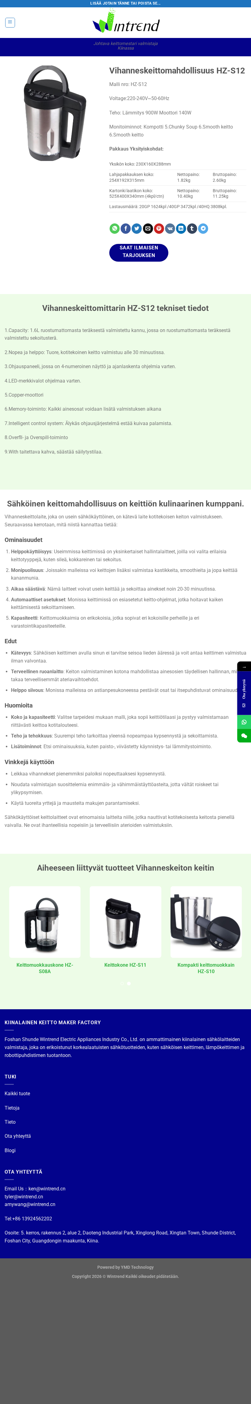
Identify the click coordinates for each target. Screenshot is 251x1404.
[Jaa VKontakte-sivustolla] (170, 228)
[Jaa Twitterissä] (137, 228)
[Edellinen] (14, 113)
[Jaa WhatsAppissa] (115, 228)
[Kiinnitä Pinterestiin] (159, 228)
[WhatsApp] (244, 722)
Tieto (10, 1122)
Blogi (10, 1150)
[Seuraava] (90, 113)
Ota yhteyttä (18, 1136)
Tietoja (12, 1108)
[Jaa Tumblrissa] (192, 228)
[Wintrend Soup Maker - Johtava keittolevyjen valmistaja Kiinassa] (125, 22)
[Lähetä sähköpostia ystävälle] (148, 228)
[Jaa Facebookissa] (126, 228)
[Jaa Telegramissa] (203, 228)
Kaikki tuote (17, 1093)
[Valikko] (10, 23)
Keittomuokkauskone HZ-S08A (45, 968)
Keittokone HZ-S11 (125, 965)
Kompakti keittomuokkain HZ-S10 (206, 968)
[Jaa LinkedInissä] (181, 228)
